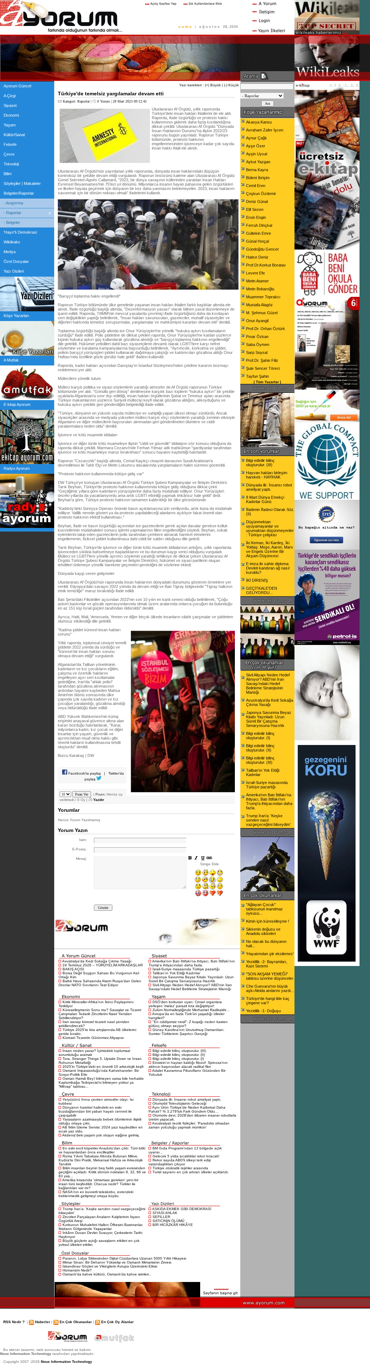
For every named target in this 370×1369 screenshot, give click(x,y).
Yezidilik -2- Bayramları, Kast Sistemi (266, 963)
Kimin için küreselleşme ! (267, 921)
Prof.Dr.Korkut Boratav (266, 265)
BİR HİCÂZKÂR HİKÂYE (172, 1225)
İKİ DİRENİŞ (257, 580)
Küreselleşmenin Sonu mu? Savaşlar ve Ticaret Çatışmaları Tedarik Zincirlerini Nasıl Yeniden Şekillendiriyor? (100, 1014)
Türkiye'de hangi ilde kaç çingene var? (267, 1000)
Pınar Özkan (257, 336)
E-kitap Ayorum (17, 404)
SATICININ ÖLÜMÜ (168, 1221)
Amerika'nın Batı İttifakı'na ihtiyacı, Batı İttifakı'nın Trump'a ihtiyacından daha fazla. (192, 963)
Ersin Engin (256, 217)
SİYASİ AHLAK (164, 1213)
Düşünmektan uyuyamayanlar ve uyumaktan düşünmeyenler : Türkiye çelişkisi (270, 528)
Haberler (42, 1322)
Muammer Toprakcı (263, 297)
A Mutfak (11, 360)
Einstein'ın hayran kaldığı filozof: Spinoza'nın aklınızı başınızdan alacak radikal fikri (188, 1065)
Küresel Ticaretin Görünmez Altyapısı (93, 1038)
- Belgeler (12, 222)
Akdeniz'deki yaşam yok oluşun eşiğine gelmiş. (101, 1135)
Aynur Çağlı (256, 138)
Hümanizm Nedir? (77, 1270)
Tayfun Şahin (257, 376)
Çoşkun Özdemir (261, 193)
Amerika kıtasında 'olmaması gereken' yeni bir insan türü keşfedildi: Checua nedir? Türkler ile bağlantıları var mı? (98, 1184)
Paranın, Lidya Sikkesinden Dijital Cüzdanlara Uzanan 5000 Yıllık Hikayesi (124, 1258)
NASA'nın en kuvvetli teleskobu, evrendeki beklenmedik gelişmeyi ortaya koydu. (96, 1194)
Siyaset (10, 105)
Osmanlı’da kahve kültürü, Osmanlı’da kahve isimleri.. (107, 1274)
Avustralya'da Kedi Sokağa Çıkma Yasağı (97, 961)
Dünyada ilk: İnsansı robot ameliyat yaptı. (186, 1099)
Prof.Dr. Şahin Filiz (262, 360)
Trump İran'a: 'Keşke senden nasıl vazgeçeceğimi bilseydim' (268, 820)
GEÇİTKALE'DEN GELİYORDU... (261, 590)
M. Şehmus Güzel (262, 313)
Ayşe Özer (255, 146)
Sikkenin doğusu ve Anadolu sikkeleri (263, 931)
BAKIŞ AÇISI (73, 969)
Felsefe (10, 144)
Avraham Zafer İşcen (264, 130)
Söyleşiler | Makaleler (22, 183)
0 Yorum (103, 101)
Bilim (8, 174)
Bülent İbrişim (258, 178)
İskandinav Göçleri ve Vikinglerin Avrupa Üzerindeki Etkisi (110, 1266)
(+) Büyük (213, 85)
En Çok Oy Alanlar (117, 1322)
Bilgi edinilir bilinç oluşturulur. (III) (179, 1051)
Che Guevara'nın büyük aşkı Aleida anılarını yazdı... (270, 988)
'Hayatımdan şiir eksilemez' (270, 954)
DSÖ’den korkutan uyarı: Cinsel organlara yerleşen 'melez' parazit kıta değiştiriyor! (185, 1004)
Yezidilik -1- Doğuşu (263, 1011)
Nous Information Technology (66, 1362)
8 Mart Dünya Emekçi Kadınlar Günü (265, 499)
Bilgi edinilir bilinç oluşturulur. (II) (178, 1055)
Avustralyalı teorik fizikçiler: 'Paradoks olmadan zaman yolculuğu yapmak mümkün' (189, 1125)
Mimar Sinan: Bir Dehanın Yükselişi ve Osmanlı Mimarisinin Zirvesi (117, 1262)
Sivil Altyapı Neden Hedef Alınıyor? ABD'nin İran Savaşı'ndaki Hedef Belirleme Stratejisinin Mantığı (190, 987)
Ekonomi (11, 115)
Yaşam (10, 125)
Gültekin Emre (258, 233)
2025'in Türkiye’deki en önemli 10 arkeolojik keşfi (103, 1067)
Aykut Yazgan (258, 162)
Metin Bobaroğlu (260, 289)
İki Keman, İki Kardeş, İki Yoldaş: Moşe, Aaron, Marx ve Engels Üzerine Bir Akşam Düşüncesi (269, 549)
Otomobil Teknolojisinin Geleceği (179, 1103)
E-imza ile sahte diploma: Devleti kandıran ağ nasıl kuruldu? (267, 568)
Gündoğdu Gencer (262, 249)
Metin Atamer (257, 281)
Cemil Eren (255, 185)
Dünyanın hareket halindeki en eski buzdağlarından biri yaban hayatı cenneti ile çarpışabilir (95, 1111)
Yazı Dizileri (14, 271)
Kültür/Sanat (14, 135)
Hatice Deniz (257, 257)
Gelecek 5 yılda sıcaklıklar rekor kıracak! (185, 1156)
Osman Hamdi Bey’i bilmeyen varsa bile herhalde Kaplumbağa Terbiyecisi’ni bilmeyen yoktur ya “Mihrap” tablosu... (101, 1082)
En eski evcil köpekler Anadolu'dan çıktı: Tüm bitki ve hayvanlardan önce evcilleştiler (102, 1150)
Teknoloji (11, 164)
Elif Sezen (254, 209)
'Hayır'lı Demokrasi (20, 232)
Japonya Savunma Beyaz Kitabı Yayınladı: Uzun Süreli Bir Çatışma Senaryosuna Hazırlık (191, 979)
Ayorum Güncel (17, 86)
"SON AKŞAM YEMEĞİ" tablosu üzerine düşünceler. (270, 976)
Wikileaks (12, 242)
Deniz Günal (257, 201)
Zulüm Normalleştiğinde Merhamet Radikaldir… (191, 1010)
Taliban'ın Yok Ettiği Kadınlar (176, 973)
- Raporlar (12, 213)
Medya (10, 252)
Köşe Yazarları (16, 315)
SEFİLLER (161, 1217)
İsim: (83, 840)
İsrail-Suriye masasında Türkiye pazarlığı (186, 969)
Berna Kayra (257, 170)
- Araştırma (13, 203)
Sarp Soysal (256, 352)
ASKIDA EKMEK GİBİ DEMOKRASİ (181, 1209)
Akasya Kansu (259, 122)
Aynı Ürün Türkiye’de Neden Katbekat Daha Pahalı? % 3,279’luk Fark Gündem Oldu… (187, 1109)
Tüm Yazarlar (267, 382)
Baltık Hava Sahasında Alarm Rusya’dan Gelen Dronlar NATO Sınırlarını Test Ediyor (100, 983)
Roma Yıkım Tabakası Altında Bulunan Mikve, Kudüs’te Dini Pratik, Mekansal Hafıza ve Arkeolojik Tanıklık (101, 1160)
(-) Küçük (231, 85)
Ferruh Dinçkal (259, 225)
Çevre (9, 154)
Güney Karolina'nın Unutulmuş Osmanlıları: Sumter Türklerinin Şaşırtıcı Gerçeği (186, 1032)
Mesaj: (81, 859)
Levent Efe (255, 273)
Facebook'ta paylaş (84, 773)
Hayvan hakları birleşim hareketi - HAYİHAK (266, 475)
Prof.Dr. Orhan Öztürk (265, 328)
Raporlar (83, 101)
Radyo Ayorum (17, 468)
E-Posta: (79, 849)
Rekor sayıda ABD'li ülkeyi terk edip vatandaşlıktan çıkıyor (180, 1162)
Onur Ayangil (257, 321)
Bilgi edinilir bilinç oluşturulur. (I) (178, 1059)
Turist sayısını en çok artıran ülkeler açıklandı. (190, 1172)
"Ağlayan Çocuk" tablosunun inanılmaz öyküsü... (264, 908)
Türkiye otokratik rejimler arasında (180, 1168)
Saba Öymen (257, 344)
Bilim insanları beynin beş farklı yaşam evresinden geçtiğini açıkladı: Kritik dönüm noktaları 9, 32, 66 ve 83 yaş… (102, 1172)
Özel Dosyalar (16, 261)
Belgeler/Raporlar (19, 193)
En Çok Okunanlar (76, 1322)
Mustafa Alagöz (259, 305)
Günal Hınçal (257, 241)
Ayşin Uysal (256, 154)
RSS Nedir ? (14, 1322)
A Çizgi (10, 96)
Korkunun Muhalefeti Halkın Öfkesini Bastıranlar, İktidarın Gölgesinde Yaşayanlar (101, 1227)
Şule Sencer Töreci (263, 368)
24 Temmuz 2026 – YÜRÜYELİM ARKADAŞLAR (103, 965)
